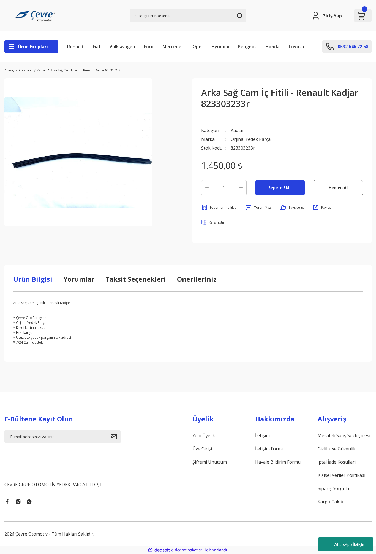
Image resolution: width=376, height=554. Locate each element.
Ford (149, 47)
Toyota (296, 47)
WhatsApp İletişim (350, 544)
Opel (197, 47)
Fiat (97, 47)
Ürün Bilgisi (32, 279)
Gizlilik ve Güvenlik (337, 449)
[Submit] (116, 436)
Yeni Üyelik (203, 435)
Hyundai (220, 47)
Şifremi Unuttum (209, 462)
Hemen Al (338, 187)
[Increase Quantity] (240, 187)
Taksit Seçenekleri (135, 279)
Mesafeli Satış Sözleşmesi (344, 435)
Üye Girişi (202, 449)
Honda (272, 47)
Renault (75, 47)
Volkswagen (122, 47)
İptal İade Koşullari (337, 462)
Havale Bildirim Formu (278, 462)
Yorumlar (78, 279)
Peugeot (247, 47)
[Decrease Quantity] (206, 187)
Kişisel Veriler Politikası (341, 475)
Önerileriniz (197, 279)
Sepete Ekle (280, 187)
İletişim (262, 435)
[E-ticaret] (187, 550)
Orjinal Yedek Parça (251, 139)
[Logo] (36, 15)
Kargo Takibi (331, 502)
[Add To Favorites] (218, 207)
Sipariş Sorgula (333, 488)
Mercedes (173, 47)
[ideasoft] (159, 550)
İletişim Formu (269, 449)
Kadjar (237, 130)
